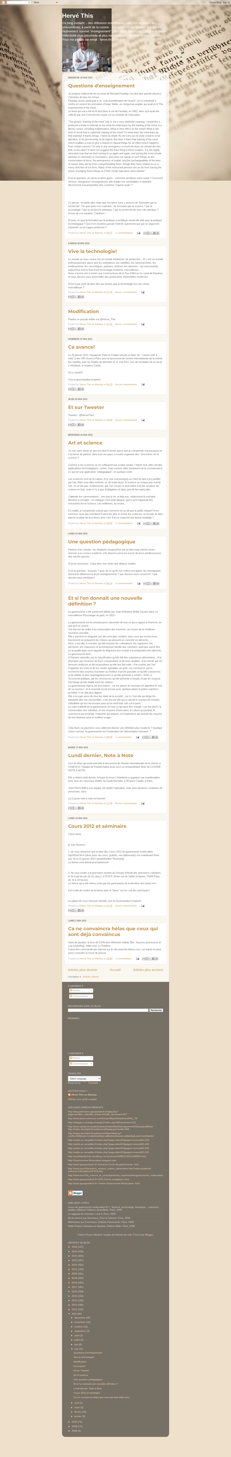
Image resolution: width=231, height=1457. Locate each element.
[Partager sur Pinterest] (157, 233)
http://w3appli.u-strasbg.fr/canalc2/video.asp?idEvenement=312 (102, 1122)
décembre (80, 1317)
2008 (75, 1431)
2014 (75, 1300)
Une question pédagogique (101, 542)
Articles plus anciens (148, 970)
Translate (93, 1083)
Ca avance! (81, 347)
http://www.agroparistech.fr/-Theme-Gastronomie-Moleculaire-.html (104, 1183)
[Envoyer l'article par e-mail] (138, 233)
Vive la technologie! (92, 251)
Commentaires (80, 996)
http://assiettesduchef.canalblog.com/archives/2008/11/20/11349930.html (107, 1156)
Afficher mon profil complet (82, 1099)
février (78, 1412)
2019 (75, 1278)
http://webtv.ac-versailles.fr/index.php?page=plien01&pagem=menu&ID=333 (108, 1144)
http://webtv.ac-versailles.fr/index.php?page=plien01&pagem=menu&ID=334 (108, 1140)
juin (76, 1344)
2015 (75, 1296)
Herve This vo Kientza (84, 1094)
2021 (75, 1269)
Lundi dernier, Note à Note (100, 755)
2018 (75, 1282)
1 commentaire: (124, 737)
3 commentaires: (124, 233)
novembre (80, 1322)
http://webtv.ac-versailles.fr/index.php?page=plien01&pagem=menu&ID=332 (108, 1148)
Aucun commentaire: (126, 292)
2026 (75, 1247)
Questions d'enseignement (101, 86)
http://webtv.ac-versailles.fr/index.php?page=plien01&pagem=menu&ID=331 (108, 1152)
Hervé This (77, 15)
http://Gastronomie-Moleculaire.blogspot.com (92, 1160)
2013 (75, 1305)
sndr (129, 1234)
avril (76, 1403)
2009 (75, 1426)
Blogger (149, 1234)
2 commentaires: (124, 523)
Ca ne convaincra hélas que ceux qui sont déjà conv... (102, 1397)
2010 (75, 1422)
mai (76, 1349)
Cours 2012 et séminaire (97, 826)
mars (77, 1407)
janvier (78, 1416)
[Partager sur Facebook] (154, 233)
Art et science (85, 443)
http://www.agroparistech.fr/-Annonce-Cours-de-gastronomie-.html (103, 1164)
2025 (75, 1251)
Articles (76, 990)
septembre (80, 1331)
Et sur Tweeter (86, 407)
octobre (78, 1326)
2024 (75, 1256)
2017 (75, 1287)
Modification (83, 311)
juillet (77, 1340)
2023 (75, 1260)
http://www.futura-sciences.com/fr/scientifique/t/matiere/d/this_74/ (102, 1118)
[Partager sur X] (151, 233)
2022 (75, 1265)
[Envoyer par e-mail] (145, 233)
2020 (75, 1273)
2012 (75, 1309)
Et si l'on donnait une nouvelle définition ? (96, 1384)
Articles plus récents (82, 970)
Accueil (115, 970)
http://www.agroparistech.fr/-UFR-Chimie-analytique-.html (98, 1179)
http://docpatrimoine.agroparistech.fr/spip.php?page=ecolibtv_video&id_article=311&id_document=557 (97, 1113)
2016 (75, 1291)
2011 (74, 1314)
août (77, 1335)
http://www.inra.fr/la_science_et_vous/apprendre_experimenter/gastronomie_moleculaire (115, 1175)
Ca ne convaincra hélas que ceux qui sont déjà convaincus (113, 931)
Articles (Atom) (91, 976)
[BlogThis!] (148, 233)
